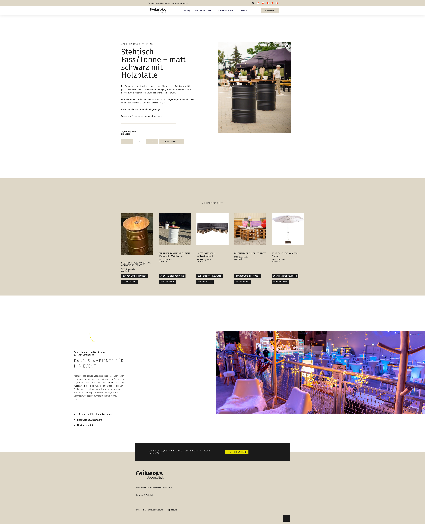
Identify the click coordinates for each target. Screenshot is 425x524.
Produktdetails (130, 282)
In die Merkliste (171, 142)
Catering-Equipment (226, 10)
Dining (187, 10)
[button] (253, 3)
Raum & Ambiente (203, 10)
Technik (243, 10)
